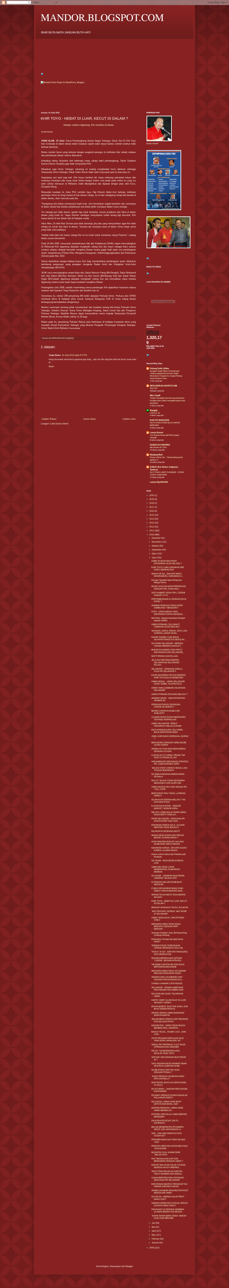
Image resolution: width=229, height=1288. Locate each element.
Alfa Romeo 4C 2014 (158, 447)
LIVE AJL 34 (155, 413)
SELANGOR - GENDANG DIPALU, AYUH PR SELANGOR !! (167, 670)
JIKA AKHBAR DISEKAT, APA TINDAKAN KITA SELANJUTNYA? (169, 1020)
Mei (154, 1227)
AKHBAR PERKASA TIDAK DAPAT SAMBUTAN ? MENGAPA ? (167, 606)
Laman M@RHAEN (159, 482)
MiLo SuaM (155, 395)
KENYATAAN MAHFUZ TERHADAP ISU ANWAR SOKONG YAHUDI (169, 1185)
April (154, 1231)
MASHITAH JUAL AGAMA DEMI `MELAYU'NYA (165, 1153)
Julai (154, 557)
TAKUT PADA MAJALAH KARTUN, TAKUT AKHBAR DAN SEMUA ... (167, 1172)
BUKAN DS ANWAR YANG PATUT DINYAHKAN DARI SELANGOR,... (168, 651)
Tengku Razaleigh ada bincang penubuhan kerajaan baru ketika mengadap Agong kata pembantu (167, 400)
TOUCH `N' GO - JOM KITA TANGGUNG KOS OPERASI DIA (169, 953)
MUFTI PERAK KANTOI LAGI (164, 656)
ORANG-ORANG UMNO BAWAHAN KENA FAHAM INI (167, 1014)
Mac (154, 1235)
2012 (152, 527)
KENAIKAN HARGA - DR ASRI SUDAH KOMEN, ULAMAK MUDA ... (169, 849)
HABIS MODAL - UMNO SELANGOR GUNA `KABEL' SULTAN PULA (168, 682)
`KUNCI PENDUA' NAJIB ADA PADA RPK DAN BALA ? (167, 1077)
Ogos (154, 553)
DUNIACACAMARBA (160, 445)
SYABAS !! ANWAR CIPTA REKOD (166, 983)
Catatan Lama (129, 419)
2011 (152, 530)
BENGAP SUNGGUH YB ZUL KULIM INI (169, 907)
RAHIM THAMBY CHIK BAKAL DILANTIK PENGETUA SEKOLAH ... (168, 638)
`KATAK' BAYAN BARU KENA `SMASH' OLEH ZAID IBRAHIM (168, 1217)
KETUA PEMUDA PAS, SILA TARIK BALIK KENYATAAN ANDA (167, 731)
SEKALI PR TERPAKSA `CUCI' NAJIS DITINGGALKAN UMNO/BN (168, 1045)
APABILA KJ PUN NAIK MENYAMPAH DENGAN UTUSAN (168, 750)
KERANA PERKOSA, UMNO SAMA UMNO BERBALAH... (167, 1109)
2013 (152, 523)
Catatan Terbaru (49, 419)
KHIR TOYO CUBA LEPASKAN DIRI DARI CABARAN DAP (167, 568)
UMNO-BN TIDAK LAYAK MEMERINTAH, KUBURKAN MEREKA (165, 869)
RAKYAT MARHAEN (159, 420)
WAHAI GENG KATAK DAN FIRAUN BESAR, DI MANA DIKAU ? (167, 836)
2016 (152, 511)
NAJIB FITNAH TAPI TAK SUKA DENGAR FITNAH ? (165, 1071)
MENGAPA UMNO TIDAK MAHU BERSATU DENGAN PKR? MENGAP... (166, 926)
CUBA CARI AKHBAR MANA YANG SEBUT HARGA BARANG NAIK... (167, 889)
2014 (152, 519)
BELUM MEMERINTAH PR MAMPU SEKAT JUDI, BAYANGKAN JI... (167, 1128)
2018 (152, 503)
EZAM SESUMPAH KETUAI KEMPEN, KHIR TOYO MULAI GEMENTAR (168, 676)
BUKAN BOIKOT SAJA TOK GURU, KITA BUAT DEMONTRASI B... (169, 1007)
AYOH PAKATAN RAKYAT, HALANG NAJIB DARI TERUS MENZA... (167, 842)
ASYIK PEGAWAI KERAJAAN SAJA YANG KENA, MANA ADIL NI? (167, 1039)
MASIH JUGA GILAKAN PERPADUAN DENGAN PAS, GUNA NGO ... (168, 587)
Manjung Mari (156, 455)
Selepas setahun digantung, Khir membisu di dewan (88, 125)
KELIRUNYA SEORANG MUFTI (165, 831)
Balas (51, 366)
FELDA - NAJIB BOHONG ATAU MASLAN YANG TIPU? (165, 1052)
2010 (152, 534)
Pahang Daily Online (159, 368)
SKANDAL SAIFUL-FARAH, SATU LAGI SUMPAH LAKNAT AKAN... (169, 632)
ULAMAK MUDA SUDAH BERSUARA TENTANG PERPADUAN (168, 718)
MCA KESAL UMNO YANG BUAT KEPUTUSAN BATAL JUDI (166, 1102)
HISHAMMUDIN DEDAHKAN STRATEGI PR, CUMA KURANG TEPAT (169, 762)
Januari (155, 1243)
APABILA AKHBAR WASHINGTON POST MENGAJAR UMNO (169, 1191)
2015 (152, 515)
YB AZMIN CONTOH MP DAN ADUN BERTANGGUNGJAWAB (167, 965)
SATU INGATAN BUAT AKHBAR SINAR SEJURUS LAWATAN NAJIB (169, 1064)
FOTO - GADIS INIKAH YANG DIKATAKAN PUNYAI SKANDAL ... (168, 613)
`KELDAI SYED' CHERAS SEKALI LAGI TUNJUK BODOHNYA (169, 769)
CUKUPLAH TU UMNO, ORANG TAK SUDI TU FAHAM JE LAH (168, 756)
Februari (156, 1239)
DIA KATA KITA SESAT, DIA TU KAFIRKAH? (164, 1121)
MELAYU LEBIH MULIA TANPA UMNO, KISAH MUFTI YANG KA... (168, 813)
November (157, 542)
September (157, 550)
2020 (152, 495)
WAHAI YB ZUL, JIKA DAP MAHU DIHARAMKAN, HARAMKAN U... (167, 575)
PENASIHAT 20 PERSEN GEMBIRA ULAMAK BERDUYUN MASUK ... (167, 1210)
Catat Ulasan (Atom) (59, 424)
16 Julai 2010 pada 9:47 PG (74, 355)
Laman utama (89, 419)
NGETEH (154, 388)
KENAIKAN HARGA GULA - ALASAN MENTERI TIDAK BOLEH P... (168, 826)
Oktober (155, 546)
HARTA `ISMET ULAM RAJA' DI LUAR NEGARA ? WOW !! (168, 1001)
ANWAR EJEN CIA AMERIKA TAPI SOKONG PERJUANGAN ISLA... (167, 978)
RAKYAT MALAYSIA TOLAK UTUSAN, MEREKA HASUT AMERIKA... (168, 1166)
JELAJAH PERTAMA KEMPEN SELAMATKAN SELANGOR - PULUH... (165, 662)
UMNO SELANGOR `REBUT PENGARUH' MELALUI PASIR (166, 724)
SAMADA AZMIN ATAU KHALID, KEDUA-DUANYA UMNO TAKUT (169, 1204)
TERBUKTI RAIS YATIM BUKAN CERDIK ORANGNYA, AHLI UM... (167, 946)
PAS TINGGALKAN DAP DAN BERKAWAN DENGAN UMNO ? (167, 1160)
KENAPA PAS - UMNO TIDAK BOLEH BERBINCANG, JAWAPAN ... (168, 1026)
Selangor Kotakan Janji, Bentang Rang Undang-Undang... (169, 934)
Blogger (129, 1266)
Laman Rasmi (156, 432)
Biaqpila (154, 410)
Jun (154, 1223)
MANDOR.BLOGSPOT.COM (102, 17)
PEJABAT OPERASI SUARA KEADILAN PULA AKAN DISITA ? (169, 1096)
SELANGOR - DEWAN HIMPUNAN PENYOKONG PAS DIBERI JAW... (167, 988)
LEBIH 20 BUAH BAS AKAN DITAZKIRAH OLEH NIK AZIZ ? (166, 562)
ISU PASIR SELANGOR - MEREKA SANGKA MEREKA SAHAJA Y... (167, 644)
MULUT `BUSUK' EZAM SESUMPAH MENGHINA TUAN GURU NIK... (168, 781)
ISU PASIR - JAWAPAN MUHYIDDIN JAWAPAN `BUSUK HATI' (167, 877)
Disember (156, 538)
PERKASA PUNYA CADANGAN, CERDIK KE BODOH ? (166, 705)
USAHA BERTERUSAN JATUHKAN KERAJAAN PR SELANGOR (167, 1179)
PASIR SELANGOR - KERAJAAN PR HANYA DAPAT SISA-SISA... (168, 819)
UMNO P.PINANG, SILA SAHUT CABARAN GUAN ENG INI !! (165, 625)
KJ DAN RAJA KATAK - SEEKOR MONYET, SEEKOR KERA (166, 807)
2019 (152, 499)
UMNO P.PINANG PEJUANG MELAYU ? (169, 694)
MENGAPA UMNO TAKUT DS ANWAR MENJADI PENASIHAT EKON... (168, 972)
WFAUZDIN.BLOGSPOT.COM (163, 386)
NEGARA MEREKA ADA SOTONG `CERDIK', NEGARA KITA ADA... (167, 959)
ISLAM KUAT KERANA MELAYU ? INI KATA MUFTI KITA (168, 801)
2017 (152, 507)
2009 (152, 1248)
